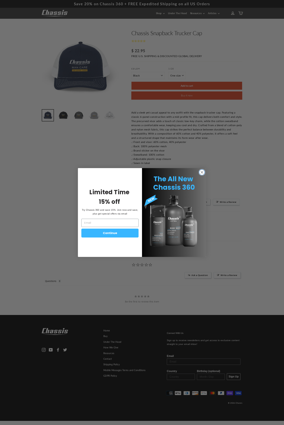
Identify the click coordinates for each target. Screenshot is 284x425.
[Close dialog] (202, 172)
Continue (110, 233)
